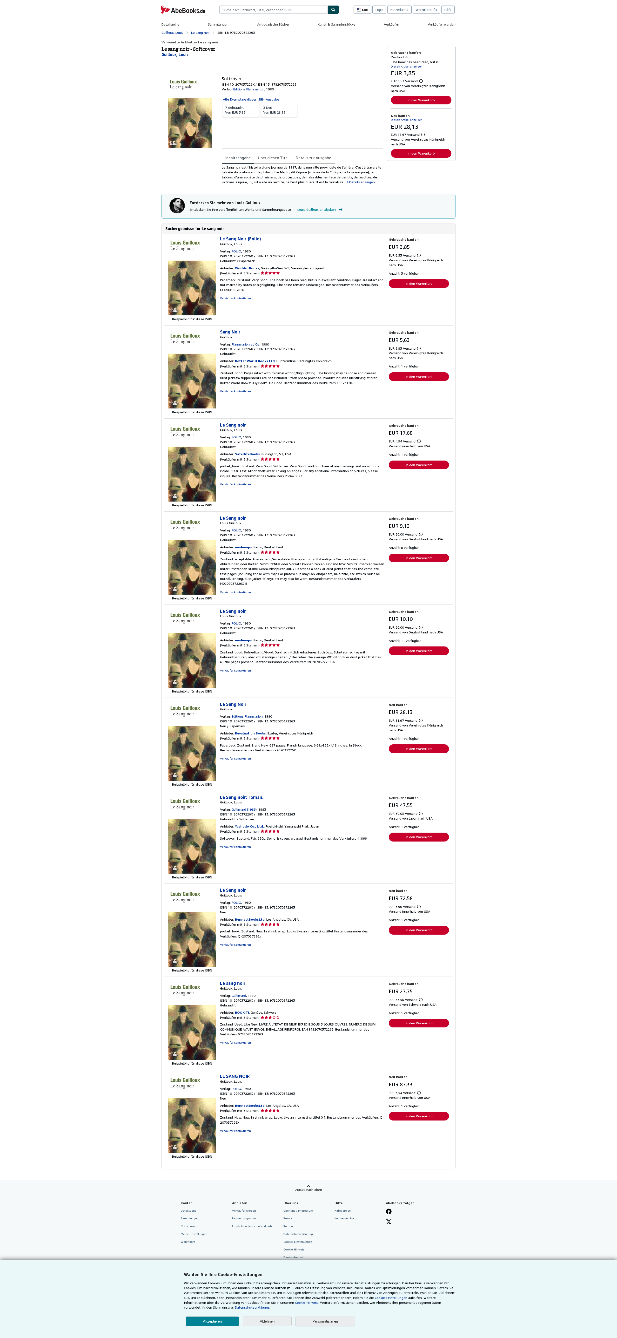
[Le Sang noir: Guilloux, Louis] (192, 500)
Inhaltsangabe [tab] (238, 157)
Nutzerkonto (399, 10)
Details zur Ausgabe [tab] (313, 157)
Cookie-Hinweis (293, 1249)
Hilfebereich (343, 1210)
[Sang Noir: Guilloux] (192, 407)
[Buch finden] (333, 10)
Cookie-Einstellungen (391, 1298)
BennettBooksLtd (250, 919)
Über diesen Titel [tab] (273, 157)
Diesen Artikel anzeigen (407, 66)
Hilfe (447, 10)
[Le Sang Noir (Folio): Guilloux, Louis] (192, 314)
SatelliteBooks (247, 454)
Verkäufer (391, 24)
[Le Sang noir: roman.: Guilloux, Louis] (192, 872)
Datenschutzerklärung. (252, 1307)
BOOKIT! (242, 1012)
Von (235, 109)
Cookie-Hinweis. (307, 1302)
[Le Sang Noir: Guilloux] (192, 779)
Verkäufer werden (442, 24)
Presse (287, 1218)
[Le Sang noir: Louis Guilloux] (192, 593)
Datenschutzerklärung (298, 1234)
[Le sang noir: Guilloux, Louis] (192, 1058)
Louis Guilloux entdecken (316, 209)
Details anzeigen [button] (362, 182)
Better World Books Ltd (255, 361)
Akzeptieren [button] (212, 1321)
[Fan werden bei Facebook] (389, 1211)
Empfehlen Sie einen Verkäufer (253, 1226)
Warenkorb (188, 1241)
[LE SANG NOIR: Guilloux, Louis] (192, 1151)
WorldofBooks (247, 268)
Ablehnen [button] (267, 1321)
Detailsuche (170, 24)
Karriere (288, 1226)
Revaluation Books (250, 733)
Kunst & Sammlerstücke (336, 24)
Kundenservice (344, 1218)
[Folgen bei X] (389, 1222)
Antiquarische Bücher (273, 24)
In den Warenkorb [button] (421, 100)
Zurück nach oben (308, 1190)
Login (379, 10)
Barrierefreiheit (293, 1257)
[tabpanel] (302, 174)
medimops (243, 547)
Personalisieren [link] (325, 1321)
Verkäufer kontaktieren (235, 298)
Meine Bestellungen (194, 1234)
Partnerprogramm (244, 1218)
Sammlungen (218, 24)
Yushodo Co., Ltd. (249, 826)
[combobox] (273, 10)
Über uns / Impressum (298, 1210)
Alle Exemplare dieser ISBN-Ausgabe (251, 99)
